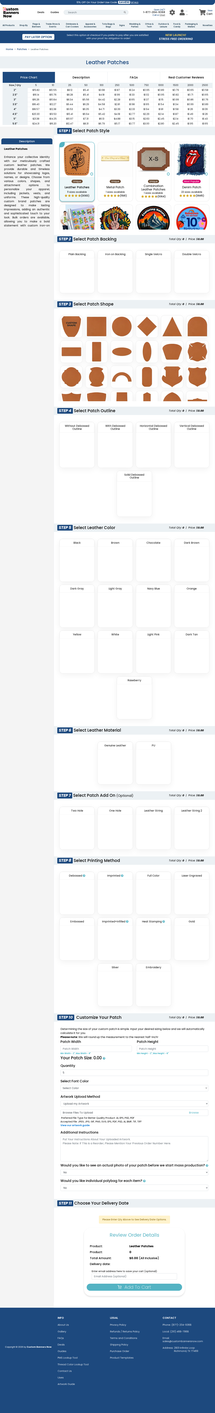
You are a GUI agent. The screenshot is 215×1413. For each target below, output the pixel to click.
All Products (9, 25)
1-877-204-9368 (154, 12)
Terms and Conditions (123, 1338)
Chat (162, 15)
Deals (40, 12)
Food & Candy (176, 25)
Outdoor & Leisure (163, 25)
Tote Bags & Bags (108, 25)
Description (81, 77)
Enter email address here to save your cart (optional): (124, 1271)
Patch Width (70, 1041)
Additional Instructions (79, 1132)
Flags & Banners (36, 25)
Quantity (67, 1065)
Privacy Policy (118, 1325)
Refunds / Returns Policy (125, 1331)
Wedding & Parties (134, 25)
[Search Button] (124, 12)
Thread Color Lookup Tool (73, 1364)
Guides (54, 12)
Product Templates (122, 1357)
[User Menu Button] (172, 12)
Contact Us (65, 1371)
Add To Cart (137, 1287)
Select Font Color (74, 1081)
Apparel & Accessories (90, 25)
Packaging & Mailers (191, 25)
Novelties (207, 25)
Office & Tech (149, 25)
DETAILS (134, 2)
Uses (61, 1377)
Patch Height (147, 1041)
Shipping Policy (119, 1344)
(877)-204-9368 (181, 1325)
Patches (22, 49)
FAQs (61, 1338)
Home (9, 49)
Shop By (23, 25)
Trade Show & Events (53, 25)
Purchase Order (119, 1351)
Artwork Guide (66, 1384)
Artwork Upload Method (80, 1096)
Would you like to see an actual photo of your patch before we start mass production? (133, 1165)
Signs (122, 25)
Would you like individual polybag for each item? (101, 1180)
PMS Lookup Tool (68, 1357)
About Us (63, 1325)
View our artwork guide (75, 1125)
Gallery (62, 1331)
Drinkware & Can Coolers (72, 25)
